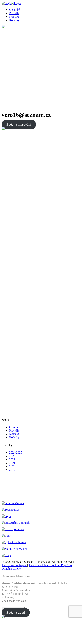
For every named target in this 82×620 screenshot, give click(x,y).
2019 (12, 469)
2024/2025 (15, 452)
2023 (12, 456)
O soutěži (15, 427)
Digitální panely (11, 568)
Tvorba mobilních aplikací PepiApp (50, 565)
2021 (12, 462)
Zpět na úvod (15, 612)
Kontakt (14, 434)
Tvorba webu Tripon (14, 565)
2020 (12, 466)
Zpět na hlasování (18, 124)
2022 (12, 459)
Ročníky (14, 437)
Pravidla (14, 430)
